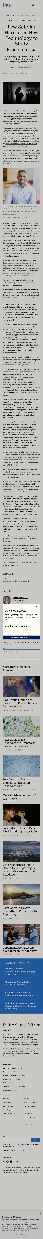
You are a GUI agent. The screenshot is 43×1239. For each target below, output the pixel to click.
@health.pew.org (17, 615)
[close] (36, 606)
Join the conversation (16, 626)
